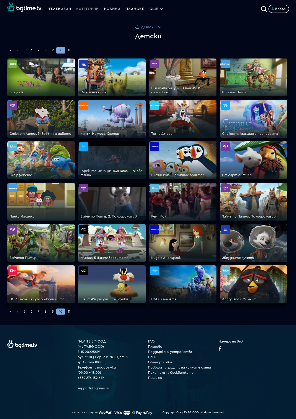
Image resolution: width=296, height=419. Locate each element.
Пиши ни (155, 378)
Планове (155, 346)
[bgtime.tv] (22, 344)
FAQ (151, 341)
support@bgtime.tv (93, 388)
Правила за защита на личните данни (179, 367)
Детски (148, 27)
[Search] (264, 8)
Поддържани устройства (170, 352)
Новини (112, 9)
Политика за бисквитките (171, 372)
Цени (152, 357)
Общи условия (160, 362)
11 (69, 50)
